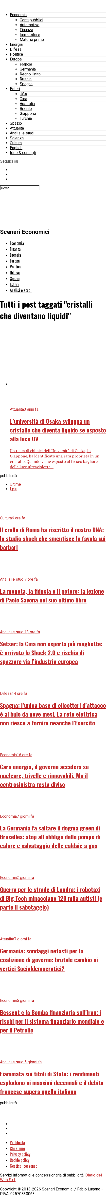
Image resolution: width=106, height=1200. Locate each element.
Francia (26, 64)
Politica (16, 54)
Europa (16, 59)
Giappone (28, 113)
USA (23, 94)
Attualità (17, 128)
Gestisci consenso (23, 1166)
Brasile (26, 108)
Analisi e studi (22, 133)
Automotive (29, 25)
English (16, 147)
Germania (28, 69)
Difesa (15, 49)
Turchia (26, 118)
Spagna (26, 84)
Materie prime (32, 39)
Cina (23, 98)
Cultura (16, 143)
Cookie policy (19, 1160)
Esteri (15, 88)
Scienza (17, 138)
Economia (18, 14)
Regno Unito (30, 74)
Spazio (16, 123)
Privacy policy (20, 1154)
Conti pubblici (31, 20)
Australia (27, 103)
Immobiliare (30, 34)
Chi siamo (17, 1148)
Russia (26, 79)
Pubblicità (17, 1142)
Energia (16, 44)
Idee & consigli (23, 152)
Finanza (26, 29)
